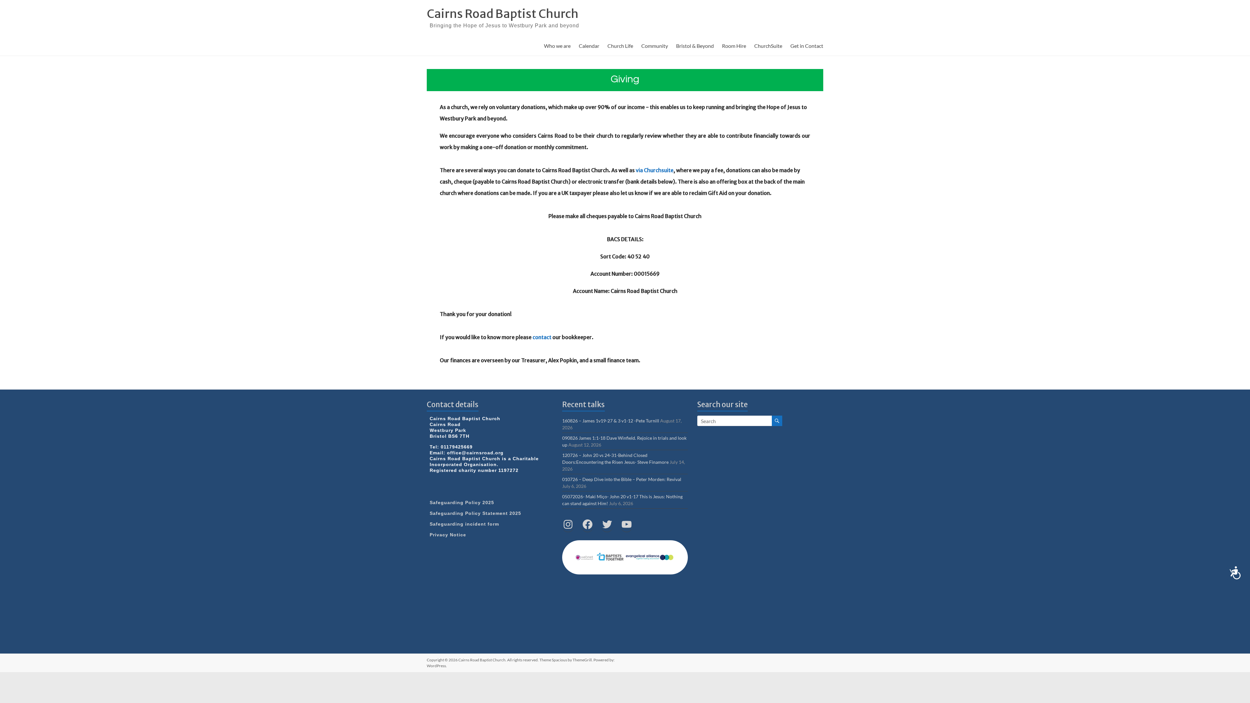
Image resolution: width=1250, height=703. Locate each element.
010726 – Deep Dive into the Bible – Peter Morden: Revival (621, 479)
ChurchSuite (768, 46)
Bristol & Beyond (695, 46)
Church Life (620, 46)
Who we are (557, 46)
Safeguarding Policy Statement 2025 (475, 513)
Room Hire (734, 46)
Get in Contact (806, 46)
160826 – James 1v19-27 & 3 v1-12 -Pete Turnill (610, 420)
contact (542, 337)
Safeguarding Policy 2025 (462, 502)
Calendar (589, 46)
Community (654, 46)
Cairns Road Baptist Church (502, 14)
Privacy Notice (448, 534)
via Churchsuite (655, 170)
